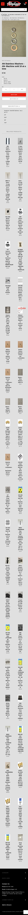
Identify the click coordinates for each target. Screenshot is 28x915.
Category (5, 872)
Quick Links (6, 878)
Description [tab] (13, 106)
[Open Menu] (2, 4)
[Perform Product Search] (24, 9)
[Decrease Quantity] (6, 89)
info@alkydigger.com (11, 889)
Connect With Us (7, 900)
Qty (3, 86)
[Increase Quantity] (22, 89)
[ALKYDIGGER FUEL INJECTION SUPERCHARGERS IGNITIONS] (14, 3)
